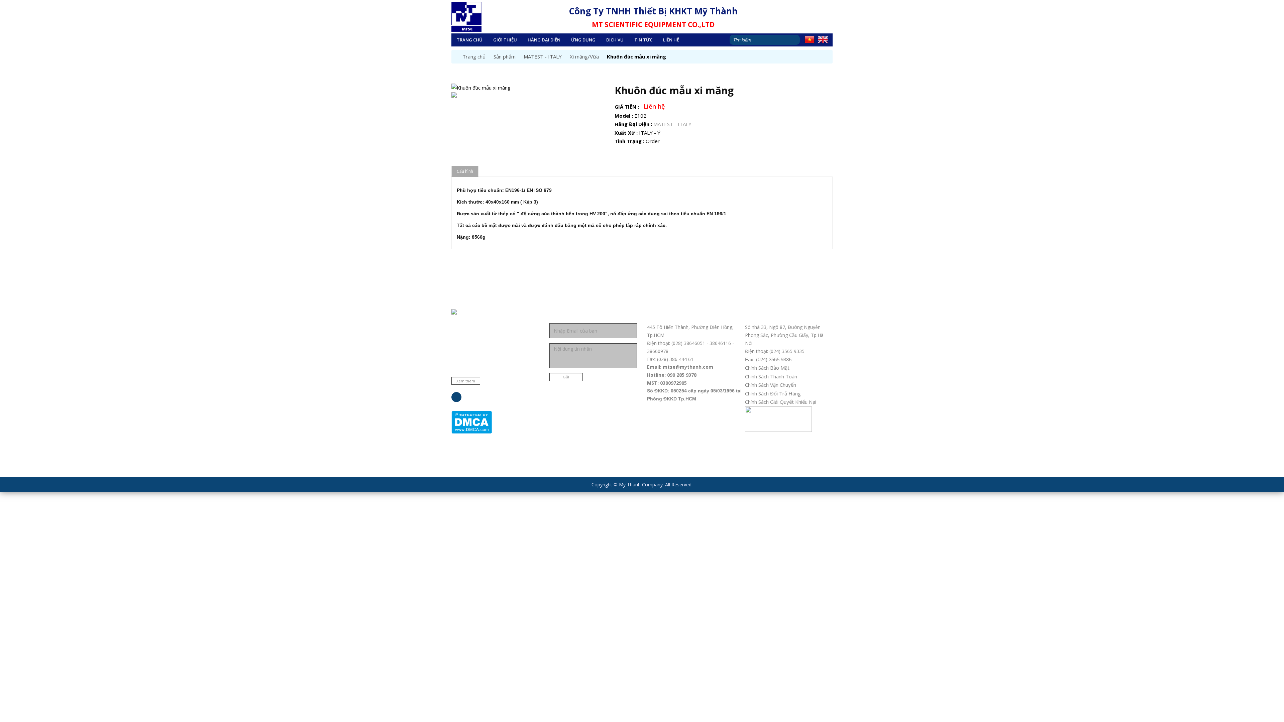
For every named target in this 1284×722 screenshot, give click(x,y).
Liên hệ (654, 106)
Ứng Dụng (583, 40)
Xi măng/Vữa (584, 56)
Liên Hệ (671, 40)
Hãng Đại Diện (544, 40)
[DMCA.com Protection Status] (471, 421)
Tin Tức (643, 40)
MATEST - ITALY (543, 56)
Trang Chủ (470, 40)
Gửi (566, 376)
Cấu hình (465, 171)
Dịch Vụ (615, 40)
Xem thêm (465, 380)
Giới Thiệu (505, 40)
